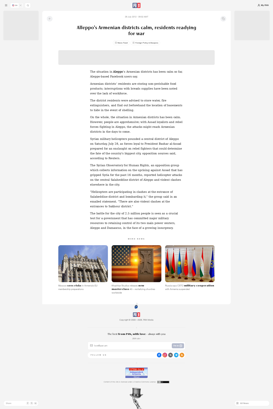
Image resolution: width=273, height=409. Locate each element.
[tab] (171, 93)
